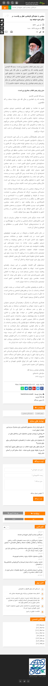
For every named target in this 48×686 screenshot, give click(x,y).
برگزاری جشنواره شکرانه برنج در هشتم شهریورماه (27, 556)
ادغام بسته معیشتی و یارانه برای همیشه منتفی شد (24, 593)
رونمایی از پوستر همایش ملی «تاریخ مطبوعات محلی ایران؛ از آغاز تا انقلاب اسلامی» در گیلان (23, 571)
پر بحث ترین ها (13, 513)
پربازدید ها (35, 513)
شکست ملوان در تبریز (33, 611)
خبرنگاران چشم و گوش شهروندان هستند (27, 7)
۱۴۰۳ (41, 630)
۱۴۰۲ (41, 633)
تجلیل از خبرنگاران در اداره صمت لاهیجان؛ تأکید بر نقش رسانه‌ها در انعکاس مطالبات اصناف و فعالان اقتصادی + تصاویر (23, 541)
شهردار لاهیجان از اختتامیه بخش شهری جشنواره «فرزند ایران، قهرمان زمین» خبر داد (23, 607)
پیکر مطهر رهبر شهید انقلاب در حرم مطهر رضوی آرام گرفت (24, 446)
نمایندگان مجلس (27, 413)
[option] (24, 534)
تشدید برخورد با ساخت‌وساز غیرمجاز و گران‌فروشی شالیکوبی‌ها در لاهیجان (23, 563)
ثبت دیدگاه (38, 499)
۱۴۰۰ (41, 638)
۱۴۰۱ (41, 636)
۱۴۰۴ (41, 628)
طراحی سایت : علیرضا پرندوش (37, 676)
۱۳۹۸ (41, 644)
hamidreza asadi (27, 394)
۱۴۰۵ (41, 625)
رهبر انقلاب (39, 413)
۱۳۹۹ (41, 641)
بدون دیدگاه (38, 400)
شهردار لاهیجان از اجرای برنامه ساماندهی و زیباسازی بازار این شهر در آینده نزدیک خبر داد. (23, 549)
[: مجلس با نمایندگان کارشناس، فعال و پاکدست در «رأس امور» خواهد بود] (6, 31)
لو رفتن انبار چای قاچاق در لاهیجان (29, 589)
